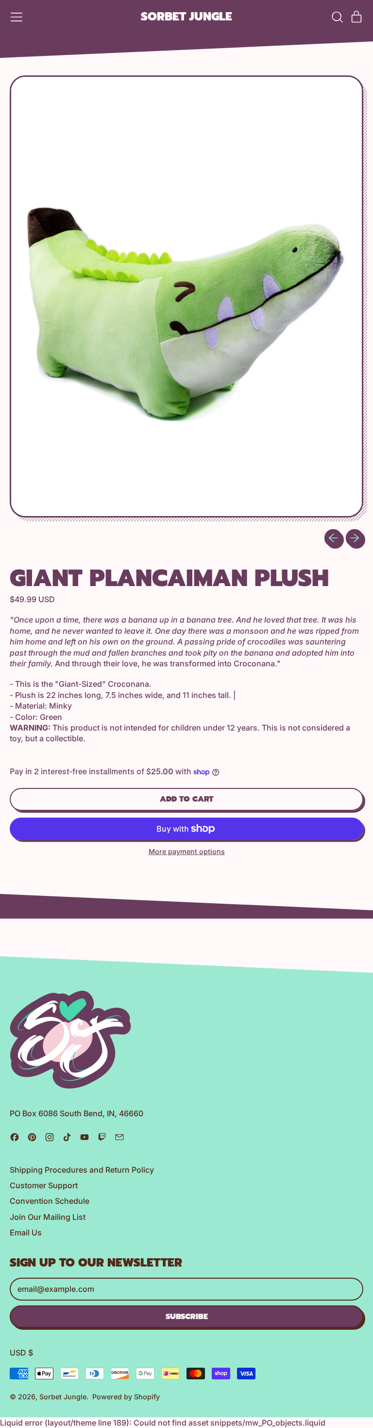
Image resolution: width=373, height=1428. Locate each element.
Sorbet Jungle (186, 17)
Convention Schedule (49, 1201)
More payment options (187, 851)
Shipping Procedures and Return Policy (82, 1170)
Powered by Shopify (126, 1396)
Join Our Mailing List (47, 1217)
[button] (337, 17)
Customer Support (44, 1185)
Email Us (26, 1232)
